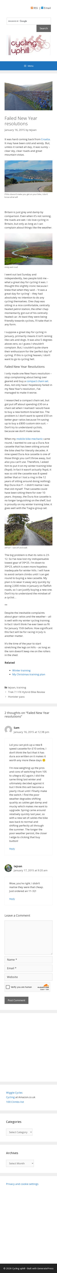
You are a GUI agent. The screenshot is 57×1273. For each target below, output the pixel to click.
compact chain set (37, 381)
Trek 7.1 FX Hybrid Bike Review (26, 692)
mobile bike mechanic (29, 438)
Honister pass (16, 696)
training (21, 687)
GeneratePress (45, 1268)
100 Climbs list (15, 1102)
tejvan (11, 687)
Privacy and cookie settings (22, 1184)
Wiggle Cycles (14, 1092)
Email (47, 8)
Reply (12, 848)
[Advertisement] (28, 1047)
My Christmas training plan (28, 674)
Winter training (21, 670)
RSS (35, 8)
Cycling (10, 1097)
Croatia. (45, 139)
